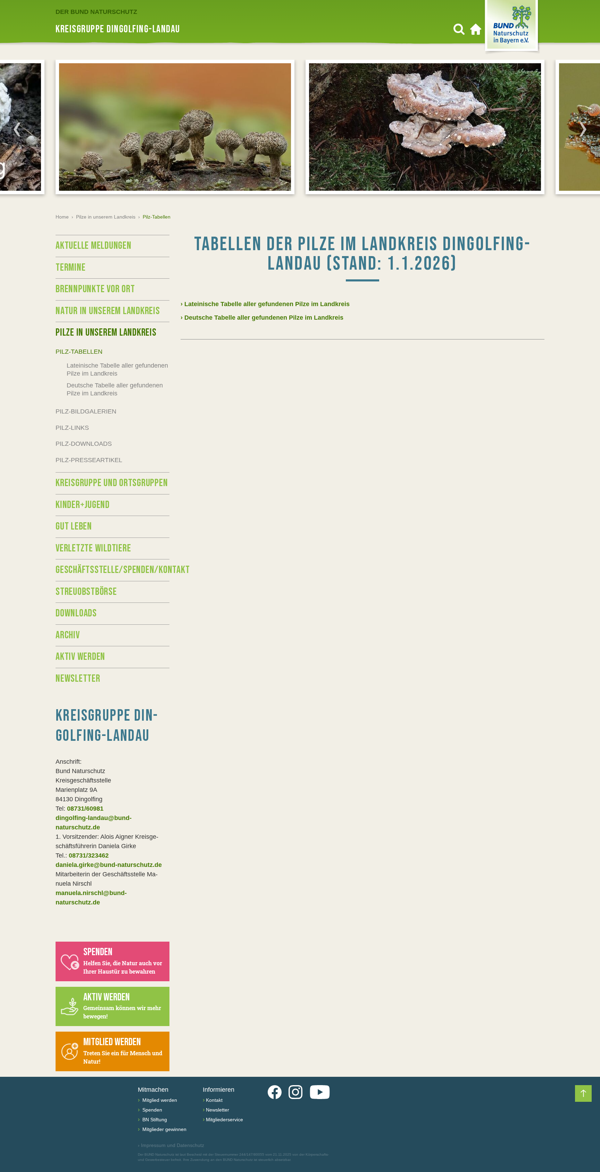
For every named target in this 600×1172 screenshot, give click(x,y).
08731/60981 (85, 808)
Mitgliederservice (224, 1119)
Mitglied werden (159, 1100)
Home (62, 217)
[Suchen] (459, 29)
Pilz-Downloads (84, 443)
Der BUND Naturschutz (96, 11)
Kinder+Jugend (83, 505)
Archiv (68, 635)
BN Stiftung (154, 1119)
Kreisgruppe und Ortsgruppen (112, 483)
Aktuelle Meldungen (94, 245)
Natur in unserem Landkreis (108, 311)
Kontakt (214, 1100)
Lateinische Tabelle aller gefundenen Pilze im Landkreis (117, 369)
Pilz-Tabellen (79, 351)
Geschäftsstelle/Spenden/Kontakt (112, 570)
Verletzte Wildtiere (93, 548)
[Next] (583, 129)
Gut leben (74, 526)
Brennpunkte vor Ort (95, 289)
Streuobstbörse (86, 591)
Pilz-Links (72, 427)
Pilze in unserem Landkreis (105, 217)
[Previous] (17, 129)
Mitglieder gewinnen (163, 1129)
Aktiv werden (80, 656)
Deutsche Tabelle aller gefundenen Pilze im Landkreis (115, 389)
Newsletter (78, 678)
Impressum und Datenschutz (171, 1145)
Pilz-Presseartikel (89, 460)
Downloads (76, 613)
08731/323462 (89, 855)
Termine (70, 267)
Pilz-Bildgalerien (86, 411)
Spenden (151, 1110)
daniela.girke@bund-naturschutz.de (109, 864)
